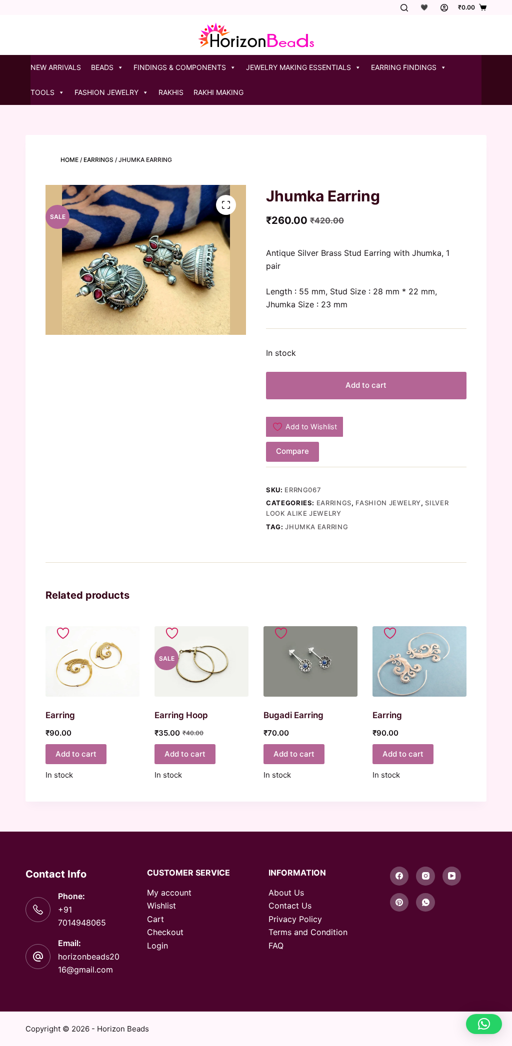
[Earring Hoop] (201, 661)
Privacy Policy (295, 919)
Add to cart (366, 385)
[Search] (404, 7)
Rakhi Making (219, 92)
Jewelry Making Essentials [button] (298, 67)
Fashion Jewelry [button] (106, 92)
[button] (484, 1024)
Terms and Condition (308, 932)
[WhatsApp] (425, 902)
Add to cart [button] (76, 754)
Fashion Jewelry (388, 503)
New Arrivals (55, 67)
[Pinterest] (399, 902)
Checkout (165, 932)
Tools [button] (42, 92)
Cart (155, 919)
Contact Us (290, 906)
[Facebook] (399, 876)
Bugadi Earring (294, 715)
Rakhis (171, 92)
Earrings (99, 159)
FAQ (276, 946)
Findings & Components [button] (180, 67)
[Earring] (93, 661)
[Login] (444, 7)
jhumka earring (316, 527)
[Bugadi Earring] (311, 661)
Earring (60, 715)
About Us (286, 893)
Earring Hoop (181, 715)
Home (69, 159)
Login (157, 946)
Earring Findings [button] (403, 67)
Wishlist (161, 906)
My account (169, 893)
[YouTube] (452, 876)
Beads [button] (102, 67)
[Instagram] (425, 876)
